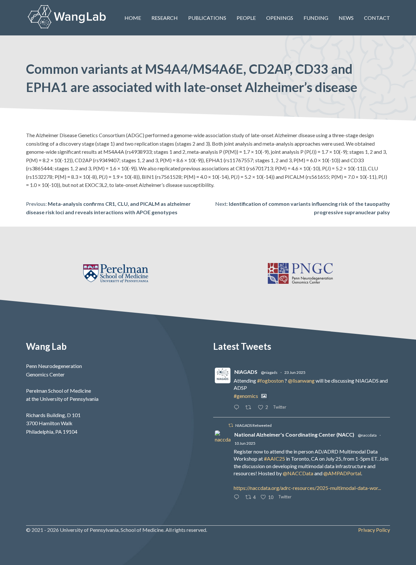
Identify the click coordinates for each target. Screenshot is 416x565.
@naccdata (367, 435)
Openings (279, 18)
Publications (207, 18)
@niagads (269, 372)
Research (164, 18)
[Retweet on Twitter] (230, 425)
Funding (316, 18)
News (346, 18)
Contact (377, 18)
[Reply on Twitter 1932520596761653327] (238, 497)
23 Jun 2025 (295, 372)
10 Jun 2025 (244, 443)
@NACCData (298, 473)
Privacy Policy (374, 530)
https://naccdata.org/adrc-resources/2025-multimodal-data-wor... (307, 488)
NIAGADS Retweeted (253, 425)
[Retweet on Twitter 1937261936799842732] (250, 408)
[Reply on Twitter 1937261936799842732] (238, 408)
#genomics (246, 396)
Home (132, 18)
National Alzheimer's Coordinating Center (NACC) (294, 434)
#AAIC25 (274, 458)
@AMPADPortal (342, 473)
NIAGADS (245, 372)
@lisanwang (301, 380)
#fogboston (270, 380)
